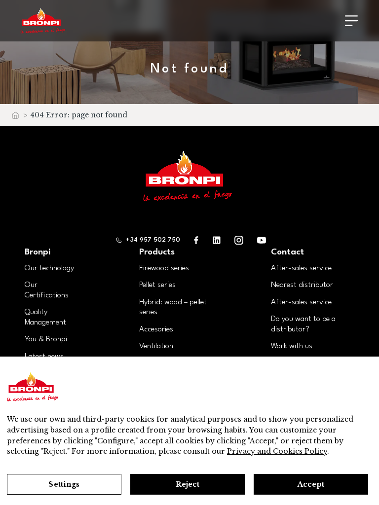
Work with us (291, 346)
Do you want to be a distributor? (303, 324)
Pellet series (157, 285)
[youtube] (261, 240)
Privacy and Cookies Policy (277, 451)
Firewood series (164, 268)
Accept (311, 484)
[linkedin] (217, 240)
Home (15, 117)
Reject (188, 484)
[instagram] (238, 240)
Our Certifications (47, 290)
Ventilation (156, 346)
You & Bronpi (46, 339)
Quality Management (45, 317)
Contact (287, 252)
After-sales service (301, 268)
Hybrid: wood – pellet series (173, 307)
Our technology (49, 268)
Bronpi (37, 252)
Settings (63, 484)
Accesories (156, 329)
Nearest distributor (302, 285)
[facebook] (196, 240)
